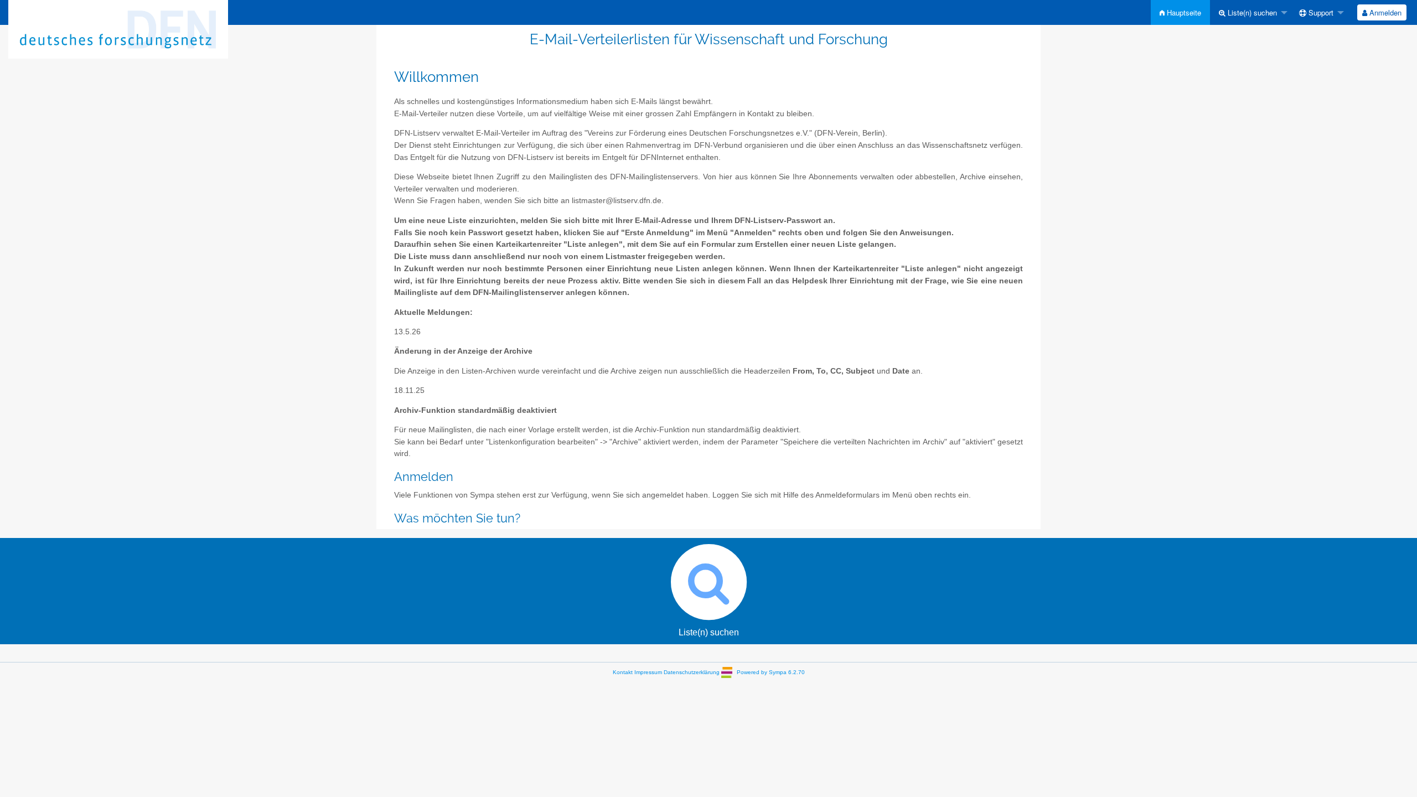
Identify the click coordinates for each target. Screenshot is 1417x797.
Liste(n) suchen (1251, 12)
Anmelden (1384, 12)
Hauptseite (1183, 12)
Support (1319, 12)
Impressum (648, 672)
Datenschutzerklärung (692, 672)
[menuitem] (1180, 12)
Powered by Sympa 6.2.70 (771, 672)
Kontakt (623, 672)
